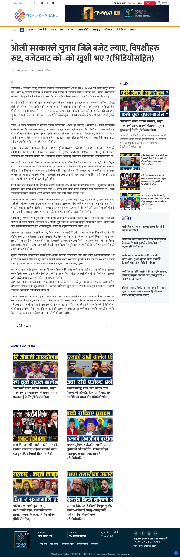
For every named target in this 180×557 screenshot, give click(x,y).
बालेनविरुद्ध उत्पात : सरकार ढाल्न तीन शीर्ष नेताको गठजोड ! (143, 229)
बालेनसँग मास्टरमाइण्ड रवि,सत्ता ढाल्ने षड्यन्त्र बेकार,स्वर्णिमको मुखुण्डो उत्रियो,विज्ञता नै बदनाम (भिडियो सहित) (144, 243)
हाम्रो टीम (43, 544)
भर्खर (124, 84)
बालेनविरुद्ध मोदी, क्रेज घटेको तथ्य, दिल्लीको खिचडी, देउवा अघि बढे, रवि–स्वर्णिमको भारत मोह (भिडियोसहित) (89, 393)
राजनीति (43, 30)
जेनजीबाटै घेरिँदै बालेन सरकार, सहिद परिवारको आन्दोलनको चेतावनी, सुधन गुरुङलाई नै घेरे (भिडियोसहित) (35, 393)
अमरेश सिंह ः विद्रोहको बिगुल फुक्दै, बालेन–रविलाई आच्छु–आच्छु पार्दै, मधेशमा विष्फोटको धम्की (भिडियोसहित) (89, 512)
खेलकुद (96, 30)
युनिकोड (164, 3)
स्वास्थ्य (70, 30)
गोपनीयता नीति (68, 544)
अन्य (132, 30)
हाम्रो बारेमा (54, 544)
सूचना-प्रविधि (83, 30)
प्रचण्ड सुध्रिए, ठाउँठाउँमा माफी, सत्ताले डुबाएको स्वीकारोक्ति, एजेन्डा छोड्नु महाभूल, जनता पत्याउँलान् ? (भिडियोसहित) (89, 451)
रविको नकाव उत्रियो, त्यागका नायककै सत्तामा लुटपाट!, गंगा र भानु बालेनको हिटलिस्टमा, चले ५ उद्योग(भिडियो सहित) (144, 292)
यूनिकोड (94, 544)
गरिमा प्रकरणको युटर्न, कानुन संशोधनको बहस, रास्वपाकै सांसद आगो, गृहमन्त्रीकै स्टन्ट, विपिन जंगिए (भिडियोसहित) (34, 512)
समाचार (31, 30)
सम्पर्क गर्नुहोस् (82, 544)
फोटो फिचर (121, 30)
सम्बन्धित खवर (23, 346)
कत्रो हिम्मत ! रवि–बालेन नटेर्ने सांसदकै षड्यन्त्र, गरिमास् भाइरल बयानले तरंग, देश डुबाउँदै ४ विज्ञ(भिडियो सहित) (35, 449)
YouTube (150, 3)
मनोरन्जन (108, 30)
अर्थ (61, 30)
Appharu (125, 554)
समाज (53, 30)
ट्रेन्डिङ (127, 218)
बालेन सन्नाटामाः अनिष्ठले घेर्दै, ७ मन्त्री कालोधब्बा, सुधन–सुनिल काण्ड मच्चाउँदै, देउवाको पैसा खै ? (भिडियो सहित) (141, 259)
